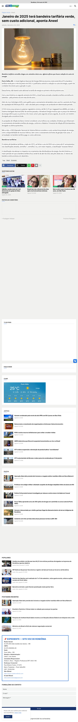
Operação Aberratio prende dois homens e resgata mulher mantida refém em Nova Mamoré (43, 476)
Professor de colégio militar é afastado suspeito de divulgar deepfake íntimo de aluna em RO (44, 484)
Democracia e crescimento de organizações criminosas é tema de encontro (38, 424)
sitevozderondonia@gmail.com (13, 677)
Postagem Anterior (8, 218)
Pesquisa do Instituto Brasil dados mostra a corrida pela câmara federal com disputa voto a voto (43, 617)
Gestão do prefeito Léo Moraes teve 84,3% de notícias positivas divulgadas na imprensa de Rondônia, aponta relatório (41, 562)
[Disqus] (39, 243)
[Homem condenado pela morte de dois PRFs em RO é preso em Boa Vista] (8, 418)
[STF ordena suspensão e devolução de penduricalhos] (8, 452)
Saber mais (17, 712)
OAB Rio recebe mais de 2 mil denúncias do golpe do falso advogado (11, 190)
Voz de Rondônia (45, 718)
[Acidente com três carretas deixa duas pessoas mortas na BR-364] (8, 521)
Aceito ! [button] (8, 716)
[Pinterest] (32, 165)
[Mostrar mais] (40, 165)
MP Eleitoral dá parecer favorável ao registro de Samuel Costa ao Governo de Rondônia (40, 570)
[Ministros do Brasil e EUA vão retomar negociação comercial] (6, 628)
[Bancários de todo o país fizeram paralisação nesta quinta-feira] (6, 589)
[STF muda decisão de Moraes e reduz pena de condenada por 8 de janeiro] (8, 460)
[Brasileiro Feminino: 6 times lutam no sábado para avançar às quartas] (6, 611)
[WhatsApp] (29, 165)
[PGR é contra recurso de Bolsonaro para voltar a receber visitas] (8, 435)
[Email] (36, 165)
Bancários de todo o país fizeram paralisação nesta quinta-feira (33, 587)
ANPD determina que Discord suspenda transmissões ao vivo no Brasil (37, 441)
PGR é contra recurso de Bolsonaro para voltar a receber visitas (34, 432)
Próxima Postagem (69, 218)
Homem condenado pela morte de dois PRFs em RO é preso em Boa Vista (37, 415)
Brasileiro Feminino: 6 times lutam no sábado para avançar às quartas (34, 609)
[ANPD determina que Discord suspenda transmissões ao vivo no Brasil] (8, 443)
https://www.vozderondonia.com (13, 673)
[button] (2, 6)
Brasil (13, 12)
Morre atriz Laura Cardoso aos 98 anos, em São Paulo (64, 190)
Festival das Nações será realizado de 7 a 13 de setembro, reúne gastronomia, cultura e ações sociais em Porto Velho (42, 579)
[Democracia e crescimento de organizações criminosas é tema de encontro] (8, 426)
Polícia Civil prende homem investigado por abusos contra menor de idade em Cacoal (42, 493)
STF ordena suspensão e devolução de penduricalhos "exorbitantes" (36, 449)
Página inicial (6, 12)
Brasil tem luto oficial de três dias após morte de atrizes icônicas (38, 190)
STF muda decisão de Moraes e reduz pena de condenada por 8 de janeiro (38, 458)
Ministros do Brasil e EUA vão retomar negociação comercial (32, 626)
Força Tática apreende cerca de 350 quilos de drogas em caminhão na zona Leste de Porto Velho (43, 502)
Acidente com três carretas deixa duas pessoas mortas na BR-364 (35, 518)
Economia (13, 160)
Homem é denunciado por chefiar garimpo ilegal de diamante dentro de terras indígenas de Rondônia (43, 511)
